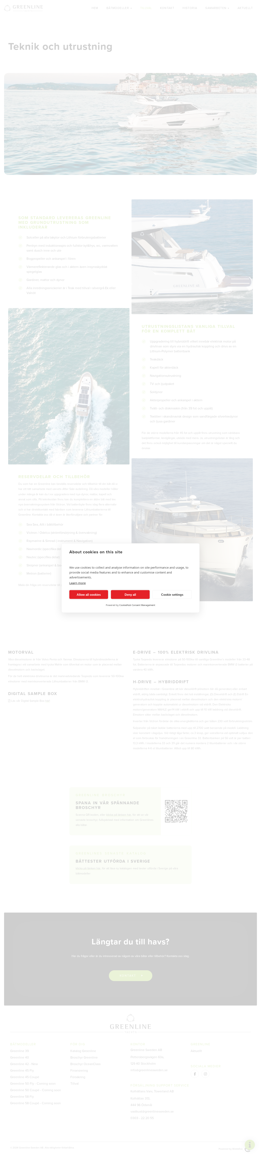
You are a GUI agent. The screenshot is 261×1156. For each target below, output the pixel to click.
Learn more (77, 583)
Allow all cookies (89, 594)
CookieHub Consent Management (137, 605)
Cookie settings (172, 594)
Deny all (130, 594)
